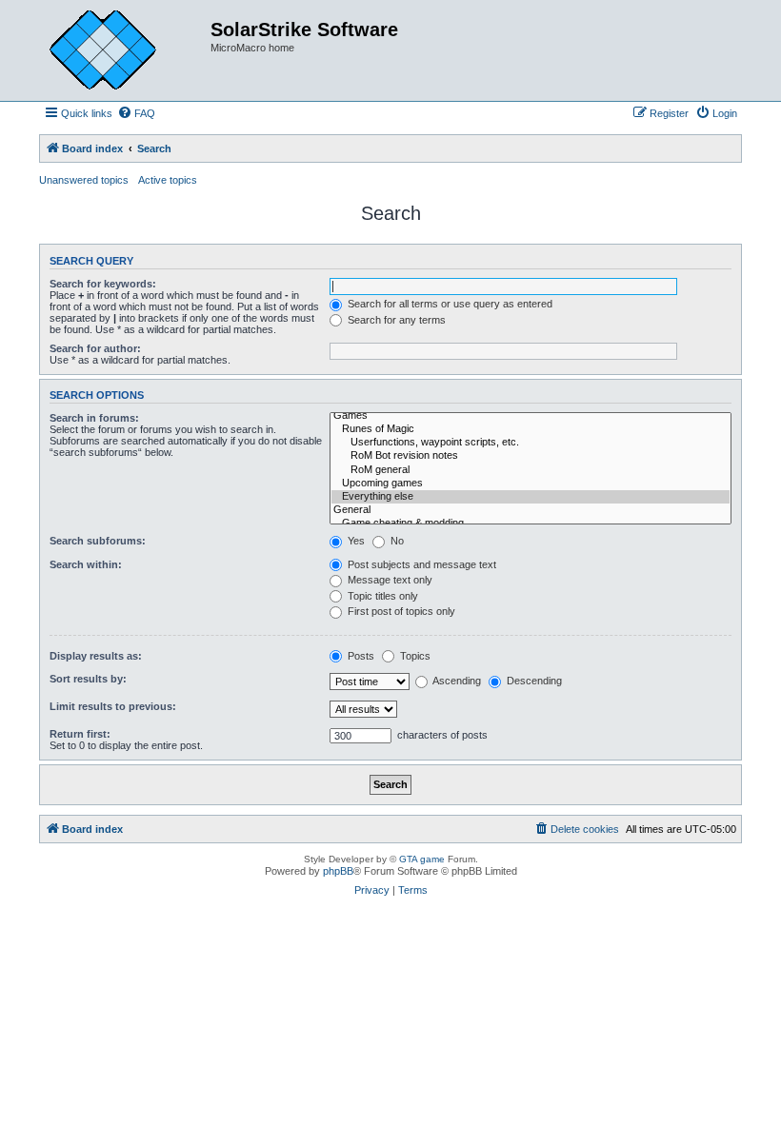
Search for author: (95, 348)
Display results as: (96, 656)
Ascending (456, 680)
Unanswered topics (84, 180)
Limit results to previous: (113, 706)
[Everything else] (530, 497)
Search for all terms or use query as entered (448, 303)
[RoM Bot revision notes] (530, 456)
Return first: (80, 734)
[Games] (530, 416)
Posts (359, 656)
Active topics (167, 180)
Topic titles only (381, 596)
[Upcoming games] (530, 483)
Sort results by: (88, 678)
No (396, 540)
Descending (533, 680)
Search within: (86, 564)
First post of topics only (400, 611)
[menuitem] (136, 113)
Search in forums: (94, 418)
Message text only (388, 579)
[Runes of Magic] (530, 429)
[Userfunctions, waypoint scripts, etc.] (530, 442)
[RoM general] (530, 470)
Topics (414, 656)
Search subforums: (98, 540)
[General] (530, 510)
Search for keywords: (103, 283)
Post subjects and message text (420, 564)
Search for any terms (395, 320)
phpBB (338, 871)
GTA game (422, 859)
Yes (355, 540)
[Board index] (117, 50)
